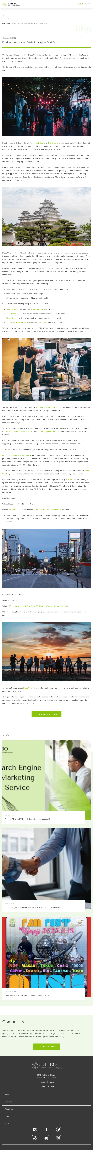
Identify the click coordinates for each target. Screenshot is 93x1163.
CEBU (70, 479)
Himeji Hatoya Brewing (16, 322)
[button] (89, 4)
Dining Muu (11, 318)
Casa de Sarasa (13, 309)
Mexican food (37, 309)
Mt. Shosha (53, 143)
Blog (7, 1116)
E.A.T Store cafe (13, 314)
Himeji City (40, 510)
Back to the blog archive (46, 714)
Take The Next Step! (46, 1047)
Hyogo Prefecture (53, 510)
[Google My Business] (34, 1129)
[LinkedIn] (46, 1137)
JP (85, 4)
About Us (9, 1109)
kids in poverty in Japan (50, 431)
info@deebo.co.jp (46, 1082)
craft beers (43, 322)
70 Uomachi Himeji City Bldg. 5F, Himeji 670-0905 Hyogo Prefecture (39, 606)
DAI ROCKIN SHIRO (48, 407)
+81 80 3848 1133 (46, 1086)
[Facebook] (46, 1129)
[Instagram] (34, 1137)
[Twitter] (58, 1129)
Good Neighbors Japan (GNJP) (18, 431)
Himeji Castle (39, 143)
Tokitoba (12, 510)
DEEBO (26, 688)
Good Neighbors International (15, 455)
